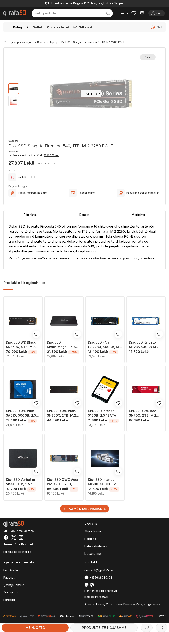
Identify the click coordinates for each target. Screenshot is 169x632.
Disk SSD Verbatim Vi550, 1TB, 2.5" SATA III (20, 481)
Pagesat (9, 577)
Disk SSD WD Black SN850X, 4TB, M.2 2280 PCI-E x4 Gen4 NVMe (22, 344)
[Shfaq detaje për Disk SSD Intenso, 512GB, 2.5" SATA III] (105, 390)
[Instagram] (21, 538)
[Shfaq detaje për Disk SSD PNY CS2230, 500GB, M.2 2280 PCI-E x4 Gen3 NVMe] (105, 321)
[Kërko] (108, 13)
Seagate (13, 140)
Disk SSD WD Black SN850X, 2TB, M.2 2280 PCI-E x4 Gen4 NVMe (63, 413)
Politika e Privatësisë (17, 551)
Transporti (10, 592)
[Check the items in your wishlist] (134, 13)
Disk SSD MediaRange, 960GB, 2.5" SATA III (64, 344)
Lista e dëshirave (95, 546)
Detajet (84, 214)
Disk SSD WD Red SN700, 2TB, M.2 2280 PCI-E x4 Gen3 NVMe (145, 413)
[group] (13, 88)
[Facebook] (6, 538)
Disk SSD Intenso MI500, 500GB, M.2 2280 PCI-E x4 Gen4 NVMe (104, 481)
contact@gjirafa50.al (99, 570)
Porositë (90, 539)
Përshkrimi (30, 214)
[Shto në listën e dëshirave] (147, 628)
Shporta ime (92, 531)
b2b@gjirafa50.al (96, 596)
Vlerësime (138, 214)
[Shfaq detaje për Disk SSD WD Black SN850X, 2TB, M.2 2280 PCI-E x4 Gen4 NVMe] (64, 390)
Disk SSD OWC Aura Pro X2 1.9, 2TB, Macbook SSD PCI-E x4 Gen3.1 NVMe (63, 481)
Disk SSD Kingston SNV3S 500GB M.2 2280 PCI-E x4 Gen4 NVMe (145, 344)
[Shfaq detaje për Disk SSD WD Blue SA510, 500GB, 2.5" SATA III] (23, 390)
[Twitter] (13, 538)
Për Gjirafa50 (12, 570)
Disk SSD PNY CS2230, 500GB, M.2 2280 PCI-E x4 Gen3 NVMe (105, 344)
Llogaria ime (92, 553)
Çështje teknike (13, 585)
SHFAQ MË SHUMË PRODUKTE (84, 508)
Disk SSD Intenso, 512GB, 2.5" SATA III (103, 413)
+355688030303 (100, 577)
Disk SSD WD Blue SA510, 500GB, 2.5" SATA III (22, 413)
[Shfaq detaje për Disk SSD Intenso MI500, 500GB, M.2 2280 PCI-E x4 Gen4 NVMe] (105, 458)
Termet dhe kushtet (18, 544)
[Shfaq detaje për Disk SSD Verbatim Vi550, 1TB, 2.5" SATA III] (23, 458)
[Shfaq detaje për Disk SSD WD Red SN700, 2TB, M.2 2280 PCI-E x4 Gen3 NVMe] (146, 390)
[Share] (161, 628)
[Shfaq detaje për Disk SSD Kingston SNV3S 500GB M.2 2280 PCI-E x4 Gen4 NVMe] (146, 321)
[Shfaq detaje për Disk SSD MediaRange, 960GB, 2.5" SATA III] (64, 321)
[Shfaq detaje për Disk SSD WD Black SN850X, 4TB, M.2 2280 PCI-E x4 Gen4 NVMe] (23, 321)
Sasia (11, 170)
